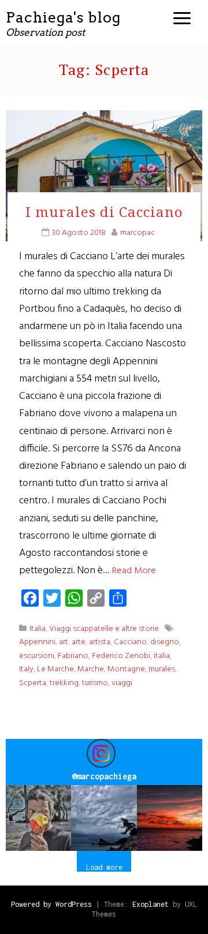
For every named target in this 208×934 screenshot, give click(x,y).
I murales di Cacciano (104, 211)
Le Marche (55, 669)
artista (99, 642)
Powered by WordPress (51, 904)
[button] (38, 817)
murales (161, 669)
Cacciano (130, 642)
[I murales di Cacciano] (104, 175)
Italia (37, 629)
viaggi (122, 683)
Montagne (126, 669)
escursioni (36, 656)
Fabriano (73, 656)
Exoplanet (150, 904)
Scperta (32, 683)
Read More (134, 570)
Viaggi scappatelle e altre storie (104, 629)
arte (79, 642)
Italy (26, 669)
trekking (64, 683)
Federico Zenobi (121, 656)
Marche (90, 669)
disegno (164, 642)
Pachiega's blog (63, 17)
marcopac (137, 233)
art (63, 642)
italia (162, 656)
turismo (95, 683)
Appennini (37, 642)
